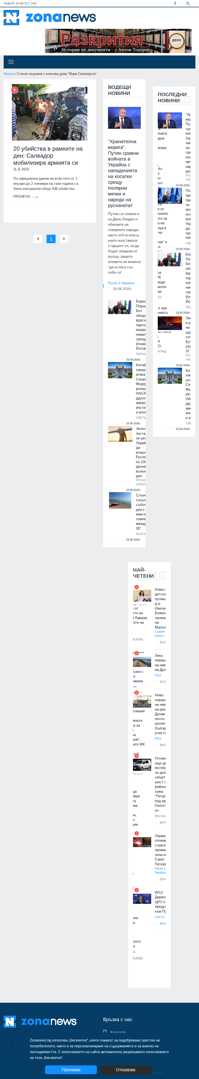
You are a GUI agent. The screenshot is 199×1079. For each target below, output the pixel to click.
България (144, 534)
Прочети (22, 196)
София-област (160, 633)
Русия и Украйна (121, 283)
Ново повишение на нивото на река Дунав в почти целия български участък (164, 714)
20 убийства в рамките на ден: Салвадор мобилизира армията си (48, 155)
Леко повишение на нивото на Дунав (164, 662)
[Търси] (188, 3)
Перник (142, 354)
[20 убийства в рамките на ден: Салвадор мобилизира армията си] (49, 112)
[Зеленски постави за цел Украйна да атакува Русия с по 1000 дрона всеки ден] (120, 434)
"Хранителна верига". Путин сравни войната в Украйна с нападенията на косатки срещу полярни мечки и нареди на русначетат (123, 173)
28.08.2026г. (135, 958)
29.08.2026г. (122, 289)
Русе (158, 675)
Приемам (71, 1069)
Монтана (161, 816)
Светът (142, 417)
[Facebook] (175, 3)
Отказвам (125, 1069)
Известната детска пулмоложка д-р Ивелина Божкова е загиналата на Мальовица (165, 608)
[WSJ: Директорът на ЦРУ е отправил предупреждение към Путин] (142, 899)
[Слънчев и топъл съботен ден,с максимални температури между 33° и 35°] (120, 500)
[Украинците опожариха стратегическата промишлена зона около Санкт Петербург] (142, 842)
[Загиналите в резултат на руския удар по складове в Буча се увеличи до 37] (170, 323)
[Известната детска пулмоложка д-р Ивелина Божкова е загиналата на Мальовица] (142, 596)
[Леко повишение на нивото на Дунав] (142, 662)
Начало (9, 74)
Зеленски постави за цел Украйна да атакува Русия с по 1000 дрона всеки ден (144, 452)
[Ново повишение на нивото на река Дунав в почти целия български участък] (142, 701)
